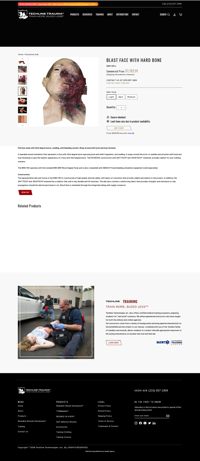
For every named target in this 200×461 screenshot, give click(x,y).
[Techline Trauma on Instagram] (136, 423)
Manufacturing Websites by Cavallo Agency (100, 451)
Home (20, 54)
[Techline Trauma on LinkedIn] (154, 423)
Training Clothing (63, 432)
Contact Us (23, 432)
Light (111, 97)
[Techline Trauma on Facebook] (140, 423)
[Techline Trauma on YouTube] (145, 423)
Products (74, 14)
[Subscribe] (167, 415)
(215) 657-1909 (174, 4)
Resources (87, 14)
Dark (121, 97)
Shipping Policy (105, 416)
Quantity (111, 107)
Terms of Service (106, 421)
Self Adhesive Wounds (66, 422)
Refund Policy (104, 411)
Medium (131, 97)
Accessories (61, 427)
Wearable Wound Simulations (69, 406)
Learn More (113, 342)
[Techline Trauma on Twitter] (149, 423)
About (110, 14)
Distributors (122, 14)
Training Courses (63, 437)
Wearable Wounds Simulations (32, 421)
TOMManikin (62, 411)
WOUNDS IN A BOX (65, 416)
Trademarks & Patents (108, 426)
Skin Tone (111, 92)
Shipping (110, 74)
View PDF (25, 192)
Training (100, 14)
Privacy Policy (104, 406)
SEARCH (166, 14)
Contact (135, 14)
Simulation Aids (32, 54)
